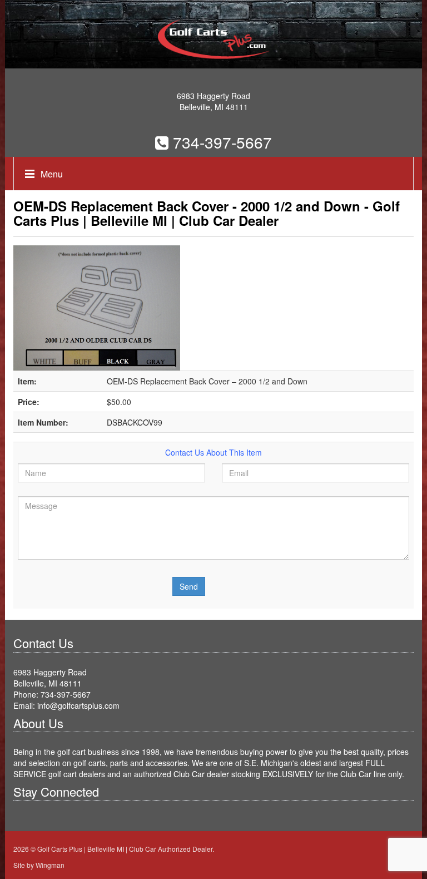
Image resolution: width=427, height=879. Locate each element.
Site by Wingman (38, 865)
